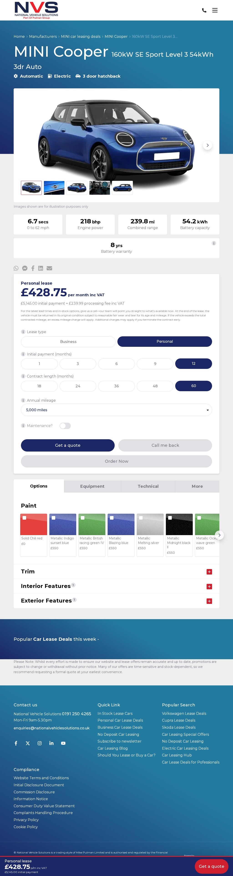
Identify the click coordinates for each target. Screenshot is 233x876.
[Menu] (214, 10)
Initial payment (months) (49, 354)
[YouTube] (63, 744)
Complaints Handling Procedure (43, 813)
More (197, 486)
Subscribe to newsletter (120, 741)
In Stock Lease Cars (115, 713)
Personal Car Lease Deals (120, 720)
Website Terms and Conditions (41, 778)
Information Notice (31, 799)
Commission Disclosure (34, 792)
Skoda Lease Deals (178, 727)
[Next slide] (207, 145)
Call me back (165, 445)
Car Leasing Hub (177, 755)
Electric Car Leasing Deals (185, 748)
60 (193, 386)
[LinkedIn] (51, 744)
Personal (165, 341)
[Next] (219, 535)
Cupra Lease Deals (178, 720)
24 (78, 386)
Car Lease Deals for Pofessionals (190, 762)
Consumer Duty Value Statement (44, 806)
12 (193, 363)
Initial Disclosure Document (39, 785)
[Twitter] (28, 744)
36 (116, 386)
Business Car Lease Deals (120, 727)
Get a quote (68, 445)
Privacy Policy (26, 820)
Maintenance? (40, 426)
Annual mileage (41, 400)
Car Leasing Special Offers (185, 734)
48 (155, 386)
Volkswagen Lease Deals (184, 713)
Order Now (116, 461)
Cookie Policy (26, 827)
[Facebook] (16, 744)
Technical (148, 486)
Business (68, 342)
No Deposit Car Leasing (118, 734)
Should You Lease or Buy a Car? (126, 755)
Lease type (36, 332)
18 (39, 386)
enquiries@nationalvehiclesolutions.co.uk (52, 728)
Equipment (92, 486)
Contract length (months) (50, 376)
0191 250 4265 (76, 713)
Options (38, 486)
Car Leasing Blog (113, 748)
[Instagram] (40, 744)
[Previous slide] (25, 145)
